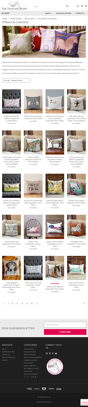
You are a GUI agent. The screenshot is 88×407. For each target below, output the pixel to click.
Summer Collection (30, 360)
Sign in (4, 357)
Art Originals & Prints (31, 368)
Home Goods (28, 371)
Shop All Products (30, 352)
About (47, 13)
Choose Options (11, 106)
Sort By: (7, 80)
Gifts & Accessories (31, 374)
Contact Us (80, 13)
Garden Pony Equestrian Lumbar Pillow (33, 244)
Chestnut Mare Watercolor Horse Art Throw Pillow (33, 159)
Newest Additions (30, 354)
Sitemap (4, 360)
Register (12, 357)
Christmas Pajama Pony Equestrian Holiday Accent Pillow (55, 159)
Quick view (11, 96)
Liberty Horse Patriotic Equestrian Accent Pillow (55, 244)
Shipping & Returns (63, 13)
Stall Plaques (28, 363)
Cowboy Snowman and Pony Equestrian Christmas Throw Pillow (55, 118)
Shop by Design (29, 349)
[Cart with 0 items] (86, 6)
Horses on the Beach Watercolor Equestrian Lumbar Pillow (11, 203)
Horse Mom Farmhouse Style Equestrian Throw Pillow (33, 203)
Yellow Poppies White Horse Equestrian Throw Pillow (55, 203)
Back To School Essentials (33, 357)
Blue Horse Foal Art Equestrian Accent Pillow (76, 285)
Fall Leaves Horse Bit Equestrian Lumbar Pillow (33, 285)
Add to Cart (55, 147)
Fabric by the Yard (30, 365)
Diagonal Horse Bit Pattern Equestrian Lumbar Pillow (11, 118)
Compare (11, 101)
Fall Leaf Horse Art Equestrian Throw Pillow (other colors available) (76, 118)
